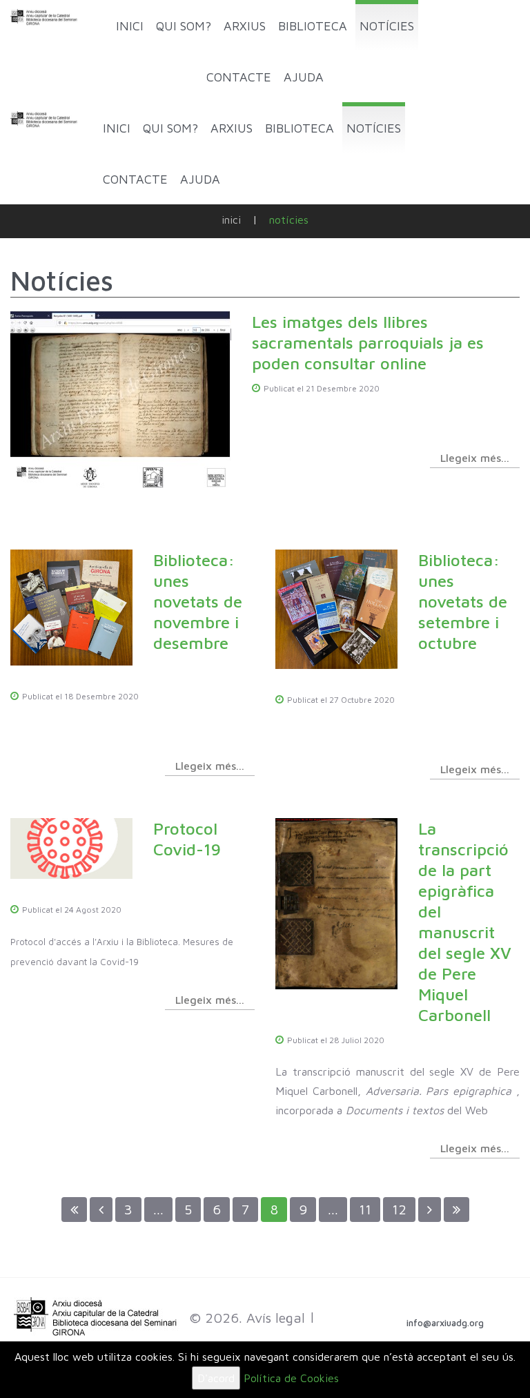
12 (399, 1209)
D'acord (216, 1378)
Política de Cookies (291, 1378)
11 (365, 1209)
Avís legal (275, 1318)
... (158, 1209)
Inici (231, 219)
